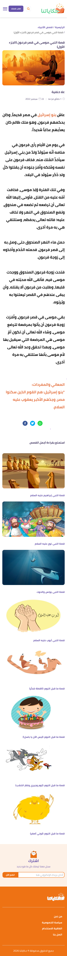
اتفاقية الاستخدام (52, 928)
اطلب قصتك (16, 8)
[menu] (5, 8)
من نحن (58, 916)
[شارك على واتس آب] (40, 423)
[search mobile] (28, 8)
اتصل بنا (57, 934)
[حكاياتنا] (53, 8)
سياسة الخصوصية (52, 922)
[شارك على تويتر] (32, 423)
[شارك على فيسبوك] (25, 423)
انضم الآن (10, 875)
